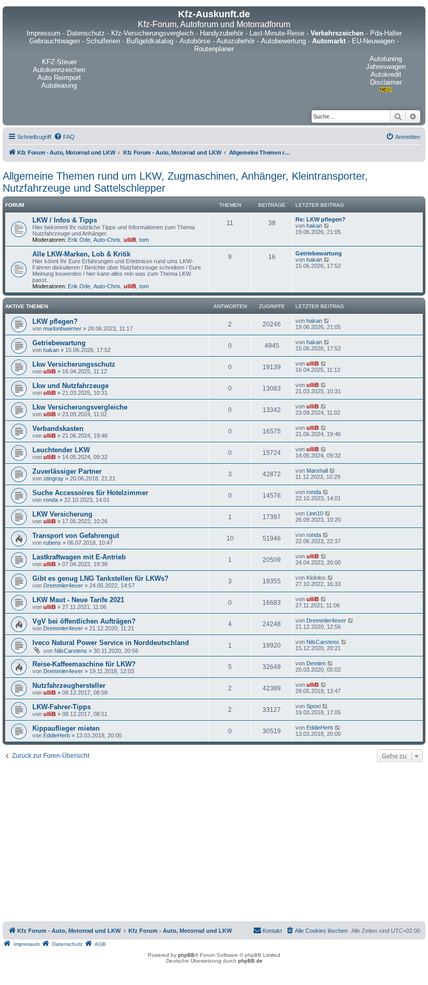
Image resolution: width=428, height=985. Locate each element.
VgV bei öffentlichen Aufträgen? (84, 621)
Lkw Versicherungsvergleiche (79, 407)
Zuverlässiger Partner (67, 471)
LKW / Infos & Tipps (64, 220)
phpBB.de (250, 961)
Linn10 (314, 513)
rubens (52, 543)
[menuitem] (64, 137)
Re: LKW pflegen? (320, 219)
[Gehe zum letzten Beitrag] (327, 321)
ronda (50, 500)
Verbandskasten (58, 428)
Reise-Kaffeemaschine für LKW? (84, 664)
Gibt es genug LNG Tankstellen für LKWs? (100, 578)
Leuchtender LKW (61, 450)
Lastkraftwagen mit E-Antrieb (79, 557)
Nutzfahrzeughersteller (68, 685)
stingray (53, 478)
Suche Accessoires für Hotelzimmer (90, 493)
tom (144, 240)
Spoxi (313, 706)
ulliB (130, 240)
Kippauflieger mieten (66, 728)
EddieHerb (56, 735)
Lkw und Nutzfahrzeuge (70, 386)
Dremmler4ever (63, 585)
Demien (316, 663)
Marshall (317, 470)
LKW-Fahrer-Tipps (61, 707)
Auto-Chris (107, 240)
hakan (314, 225)
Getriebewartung (318, 253)
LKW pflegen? (55, 321)
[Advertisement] (214, 843)
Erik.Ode (79, 240)
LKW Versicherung (62, 514)
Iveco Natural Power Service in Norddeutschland (110, 643)
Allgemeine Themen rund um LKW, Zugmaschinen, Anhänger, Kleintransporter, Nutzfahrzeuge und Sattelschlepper (185, 182)
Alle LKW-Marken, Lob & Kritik (81, 254)
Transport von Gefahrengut (75, 536)
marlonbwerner (62, 328)
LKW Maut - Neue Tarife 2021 (78, 600)
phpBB (186, 955)
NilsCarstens (70, 651)
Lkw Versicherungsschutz (73, 364)
